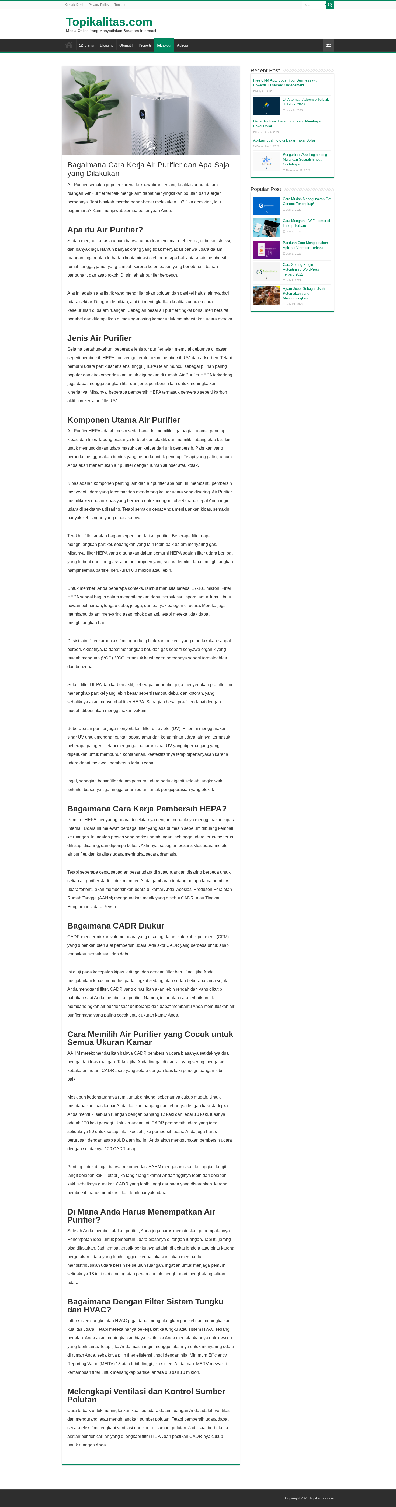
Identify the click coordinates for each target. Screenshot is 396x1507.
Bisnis (89, 45)
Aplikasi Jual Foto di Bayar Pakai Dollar (284, 140)
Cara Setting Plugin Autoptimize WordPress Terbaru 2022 (301, 269)
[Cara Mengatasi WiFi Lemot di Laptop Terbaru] (266, 227)
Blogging (106, 45)
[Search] (330, 5)
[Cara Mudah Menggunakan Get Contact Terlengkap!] (266, 206)
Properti (145, 45)
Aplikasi (183, 45)
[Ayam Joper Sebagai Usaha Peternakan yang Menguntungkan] (266, 295)
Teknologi (163, 45)
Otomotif (126, 45)
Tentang (120, 5)
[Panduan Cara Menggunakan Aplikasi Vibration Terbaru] (266, 250)
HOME (69, 44)
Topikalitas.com (109, 21)
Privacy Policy (99, 5)
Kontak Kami (74, 5)
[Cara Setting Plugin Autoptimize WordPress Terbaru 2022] (266, 271)
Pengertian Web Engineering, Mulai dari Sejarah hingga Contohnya (305, 159)
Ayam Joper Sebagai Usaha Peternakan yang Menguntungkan (304, 293)
